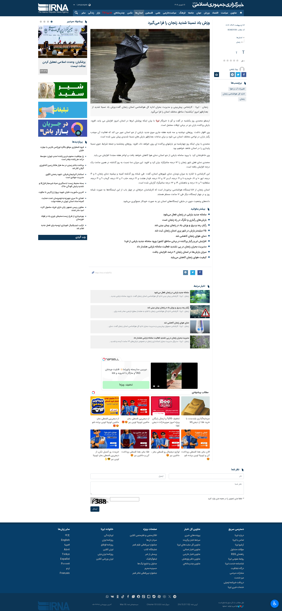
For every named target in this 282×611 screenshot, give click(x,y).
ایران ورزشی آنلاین (104, 559)
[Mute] (159, 386)
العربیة (67, 545)
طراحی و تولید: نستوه (230, 606)
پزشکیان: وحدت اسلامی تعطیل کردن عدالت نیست (64, 64)
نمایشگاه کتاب (150, 550)
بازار (98, 13)
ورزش (207, 13)
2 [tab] (48, 22)
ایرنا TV (106, 13)
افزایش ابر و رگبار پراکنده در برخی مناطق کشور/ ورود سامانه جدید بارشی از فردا (165, 241)
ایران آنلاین (108, 550)
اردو (68, 568)
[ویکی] (112, 597)
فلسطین (149, 13)
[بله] (154, 597)
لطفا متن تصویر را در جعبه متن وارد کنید (226, 498)
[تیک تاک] (123, 597)
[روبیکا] (164, 597)
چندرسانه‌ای (119, 13)
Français (65, 573)
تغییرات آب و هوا (237, 89)
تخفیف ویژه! (126, 385)
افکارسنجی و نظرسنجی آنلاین (143, 535)
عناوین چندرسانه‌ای (191, 564)
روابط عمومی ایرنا (236, 559)
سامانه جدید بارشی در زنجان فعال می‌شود (184, 215)
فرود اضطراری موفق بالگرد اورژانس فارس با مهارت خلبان (62, 149)
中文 (67, 535)
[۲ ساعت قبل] (62, 41)
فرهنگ (182, 13)
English (65, 540)
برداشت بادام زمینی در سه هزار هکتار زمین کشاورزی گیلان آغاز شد (61, 167)
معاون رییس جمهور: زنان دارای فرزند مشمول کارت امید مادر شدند (62, 209)
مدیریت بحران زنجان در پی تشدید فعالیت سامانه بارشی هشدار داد (171, 247)
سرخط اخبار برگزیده (191, 540)
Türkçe (66, 554)
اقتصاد (215, 13)
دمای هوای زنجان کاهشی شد (191, 236)
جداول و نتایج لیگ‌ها (147, 564)
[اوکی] (117, 597)
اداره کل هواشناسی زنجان (234, 94)
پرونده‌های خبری (192, 535)
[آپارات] (159, 597)
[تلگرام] (175, 597)
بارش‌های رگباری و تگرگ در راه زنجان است (184, 220)
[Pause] (154, 386)
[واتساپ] (107, 597)
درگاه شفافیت (237, 568)
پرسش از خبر (151, 554)
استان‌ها (139, 13)
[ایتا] (143, 597)
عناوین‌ (234, 13)
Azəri (67, 550)
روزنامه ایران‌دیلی (105, 554)
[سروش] (138, 597)
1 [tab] (52, 22)
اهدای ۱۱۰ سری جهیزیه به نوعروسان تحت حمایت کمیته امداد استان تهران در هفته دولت (63, 200)
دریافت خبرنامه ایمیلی (234, 583)
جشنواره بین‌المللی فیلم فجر (145, 545)
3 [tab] (44, 22)
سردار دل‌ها (151, 540)
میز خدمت (239, 578)
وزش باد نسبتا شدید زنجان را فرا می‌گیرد (179, 23)
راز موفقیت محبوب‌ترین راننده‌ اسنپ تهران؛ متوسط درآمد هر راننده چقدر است (62, 158)
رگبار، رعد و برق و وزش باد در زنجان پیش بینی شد (180, 225)
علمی (158, 13)
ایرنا (218, 5)
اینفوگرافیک (151, 559)
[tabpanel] (62, 50)
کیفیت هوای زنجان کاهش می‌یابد (188, 257)
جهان (198, 13)
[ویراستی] (133, 597)
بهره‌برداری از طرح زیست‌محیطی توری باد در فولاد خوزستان (62, 218)
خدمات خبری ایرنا (236, 587)
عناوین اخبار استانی (191, 550)
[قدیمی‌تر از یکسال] (200, 296)
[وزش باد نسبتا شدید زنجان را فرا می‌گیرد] (150, 66)
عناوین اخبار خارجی (191, 554)
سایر (84, 13)
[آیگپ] (149, 597)
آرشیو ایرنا (239, 545)
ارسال (95, 509)
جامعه (191, 13)
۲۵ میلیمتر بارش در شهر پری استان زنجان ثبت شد (180, 231)
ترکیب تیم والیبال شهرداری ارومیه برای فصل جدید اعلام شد (62, 227)
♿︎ (274, 603)
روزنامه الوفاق (107, 545)
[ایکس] (169, 597)
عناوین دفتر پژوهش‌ (191, 559)
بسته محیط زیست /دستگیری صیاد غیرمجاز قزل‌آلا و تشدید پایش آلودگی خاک (61, 185)
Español (65, 559)
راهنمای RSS (237, 554)
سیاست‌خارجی (169, 13)
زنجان (238, 42)
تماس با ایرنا (238, 540)
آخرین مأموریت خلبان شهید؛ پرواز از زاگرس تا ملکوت (61, 192)
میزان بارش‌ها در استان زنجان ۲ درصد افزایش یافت (179, 252)
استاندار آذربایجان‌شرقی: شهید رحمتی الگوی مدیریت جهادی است (65, 176)
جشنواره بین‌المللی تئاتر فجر (145, 573)
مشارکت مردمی (237, 573)
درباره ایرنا (239, 535)
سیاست (224, 13)
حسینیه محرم (151, 568)
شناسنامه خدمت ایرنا (234, 564)
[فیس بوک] (128, 597)
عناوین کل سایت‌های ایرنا (188, 545)
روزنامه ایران (107, 540)
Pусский (65, 564)
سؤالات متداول (237, 550)
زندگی (91, 13)
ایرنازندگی (108, 535)
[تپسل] (104, 359)
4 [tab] (41, 22)
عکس (130, 13)
